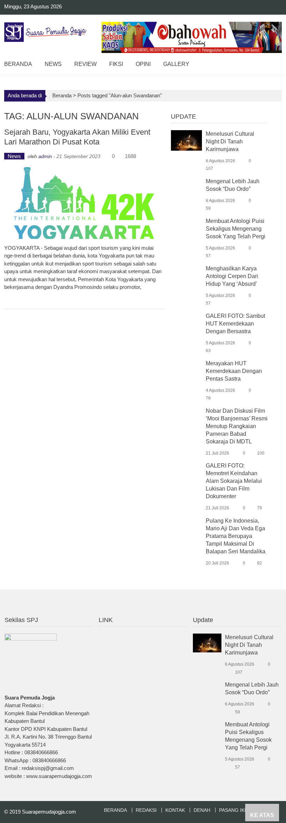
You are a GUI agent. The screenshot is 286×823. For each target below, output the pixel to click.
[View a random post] (271, 65)
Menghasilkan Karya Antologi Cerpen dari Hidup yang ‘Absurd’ (232, 276)
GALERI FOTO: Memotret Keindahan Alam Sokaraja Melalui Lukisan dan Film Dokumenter (234, 481)
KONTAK (175, 810)
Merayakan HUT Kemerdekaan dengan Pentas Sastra (234, 371)
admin (45, 156)
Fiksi (116, 64)
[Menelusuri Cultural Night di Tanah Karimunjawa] (186, 140)
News (53, 64)
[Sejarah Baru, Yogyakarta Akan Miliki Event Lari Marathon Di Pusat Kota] (84, 203)
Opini (143, 64)
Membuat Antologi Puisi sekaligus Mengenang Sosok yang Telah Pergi (235, 228)
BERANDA (115, 810)
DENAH (202, 810)
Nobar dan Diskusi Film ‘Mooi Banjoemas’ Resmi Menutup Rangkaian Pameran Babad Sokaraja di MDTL (237, 426)
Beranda (18, 64)
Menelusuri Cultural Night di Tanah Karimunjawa (230, 141)
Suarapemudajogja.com (49, 812)
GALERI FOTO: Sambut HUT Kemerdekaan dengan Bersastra (235, 323)
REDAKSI (146, 810)
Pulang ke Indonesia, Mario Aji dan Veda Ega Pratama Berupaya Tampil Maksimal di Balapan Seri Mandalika (235, 536)
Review (85, 64)
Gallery (176, 64)
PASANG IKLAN (236, 810)
